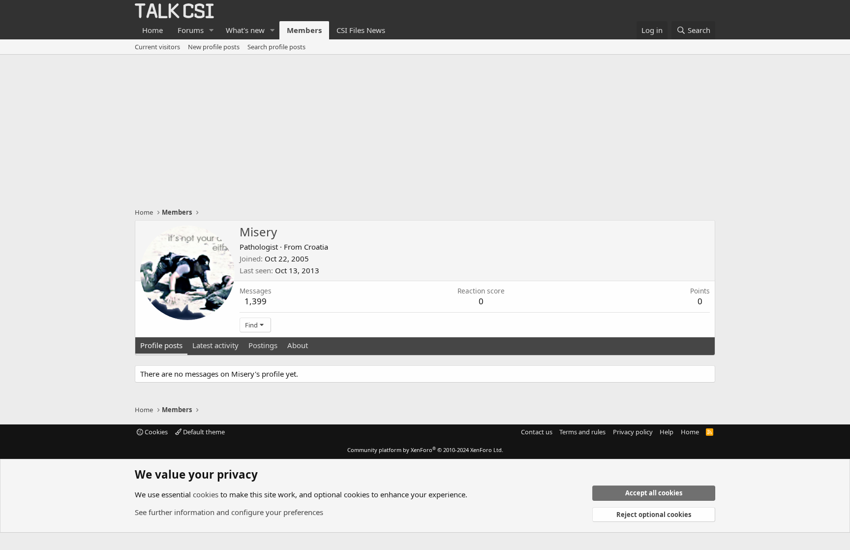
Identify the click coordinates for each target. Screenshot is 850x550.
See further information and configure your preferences (229, 512)
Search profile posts (276, 46)
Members (304, 30)
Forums (191, 30)
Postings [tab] (262, 345)
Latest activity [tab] (215, 345)
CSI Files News (360, 30)
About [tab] (297, 345)
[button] (211, 30)
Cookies (155, 431)
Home (152, 30)
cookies (205, 494)
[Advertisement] (425, 128)
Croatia (316, 247)
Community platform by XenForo (425, 449)
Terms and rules (582, 431)
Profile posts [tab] (161, 345)
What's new (245, 30)
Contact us (536, 431)
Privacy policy (633, 431)
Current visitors (157, 46)
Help (666, 431)
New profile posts (214, 46)
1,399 (255, 301)
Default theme (203, 431)
